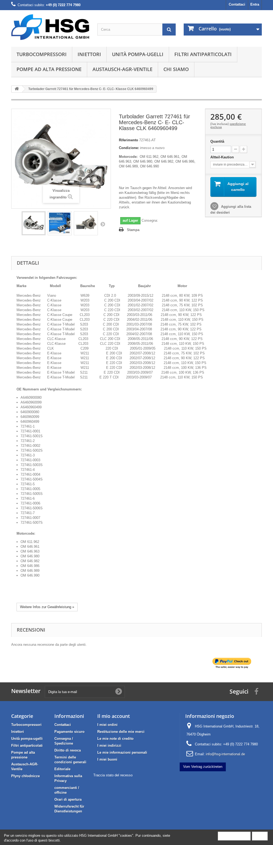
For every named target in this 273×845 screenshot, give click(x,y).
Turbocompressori (42, 54)
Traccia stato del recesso (113, 775)
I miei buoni (107, 759)
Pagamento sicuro (69, 732)
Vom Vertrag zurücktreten (202, 767)
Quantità (217, 141)
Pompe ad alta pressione (49, 69)
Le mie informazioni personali (122, 752)
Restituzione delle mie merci (120, 732)
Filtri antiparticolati (203, 54)
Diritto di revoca (67, 750)
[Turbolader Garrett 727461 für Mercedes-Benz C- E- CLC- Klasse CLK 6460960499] (33, 223)
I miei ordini (107, 725)
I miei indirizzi (109, 746)
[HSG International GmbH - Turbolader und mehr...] (50, 27)
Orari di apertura (68, 799)
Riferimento (128, 140)
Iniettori (89, 54)
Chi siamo (176, 69)
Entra (254, 4)
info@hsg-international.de (225, 754)
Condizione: (129, 148)
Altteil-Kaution (222, 157)
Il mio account (113, 716)
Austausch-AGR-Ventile (122, 69)
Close (259, 836)
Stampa (133, 230)
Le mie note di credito (115, 739)
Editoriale (62, 769)
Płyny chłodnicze (25, 776)
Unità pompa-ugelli (137, 54)
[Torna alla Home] (17, 89)
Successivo (102, 224)
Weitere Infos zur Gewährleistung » (47, 607)
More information (234, 836)
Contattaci (237, 4)
